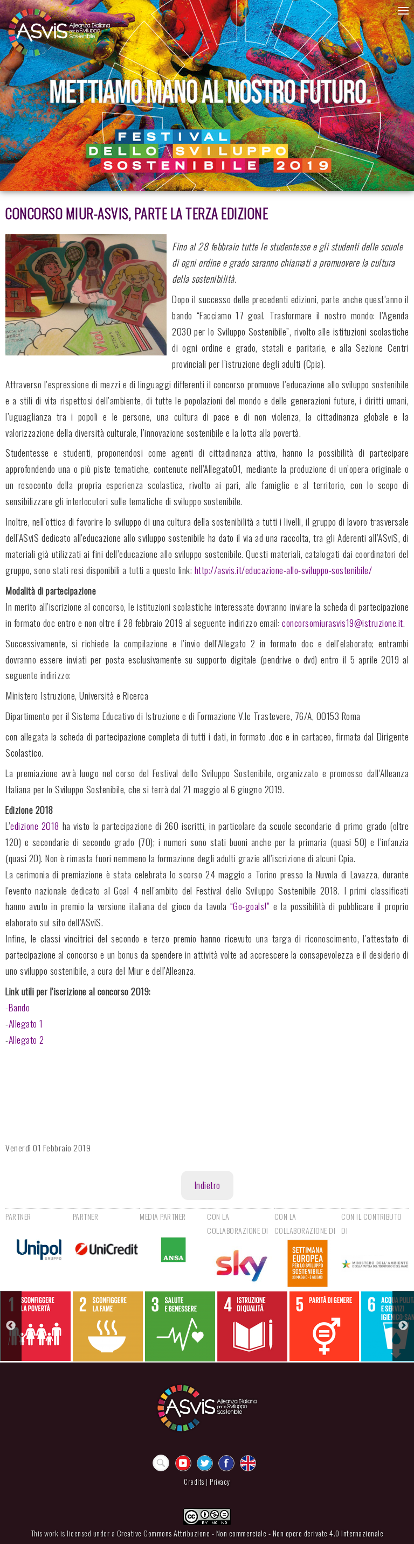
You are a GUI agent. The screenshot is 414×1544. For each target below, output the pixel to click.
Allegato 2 (26, 1039)
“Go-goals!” (250, 906)
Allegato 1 (26, 1023)
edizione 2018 (34, 826)
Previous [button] (11, 1326)
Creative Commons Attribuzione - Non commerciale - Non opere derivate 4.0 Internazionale (250, 1533)
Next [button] (403, 1326)
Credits (194, 1482)
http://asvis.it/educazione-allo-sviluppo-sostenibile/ (283, 570)
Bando (19, 1007)
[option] (36, 1326)
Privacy (220, 1482)
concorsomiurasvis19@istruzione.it (342, 623)
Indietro (207, 1185)
